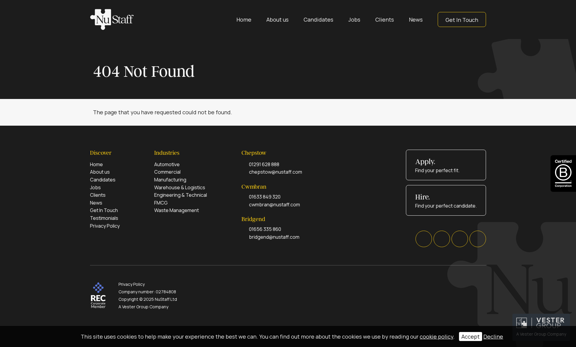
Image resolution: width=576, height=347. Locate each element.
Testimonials (104, 218)
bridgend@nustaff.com (274, 237)
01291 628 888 (264, 164)
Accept (470, 336)
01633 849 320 (264, 196)
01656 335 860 (265, 229)
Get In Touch (462, 19)
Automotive (167, 164)
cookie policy (436, 336)
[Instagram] (478, 239)
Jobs (354, 19)
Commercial (167, 172)
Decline (493, 336)
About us (277, 19)
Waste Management (176, 210)
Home (243, 19)
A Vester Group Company (143, 307)
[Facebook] (424, 239)
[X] (442, 239)
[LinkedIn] (460, 239)
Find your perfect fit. (437, 165)
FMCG (161, 202)
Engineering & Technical (180, 195)
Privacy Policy (105, 226)
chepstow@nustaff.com (275, 172)
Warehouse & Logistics (179, 187)
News (416, 19)
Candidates (318, 19)
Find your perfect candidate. (446, 201)
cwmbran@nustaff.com (274, 204)
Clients (384, 19)
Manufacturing (170, 179)
